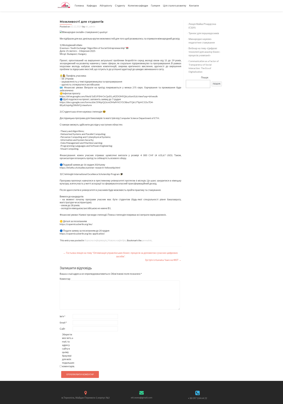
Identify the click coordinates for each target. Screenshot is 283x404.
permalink (147, 240)
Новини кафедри (117, 240)
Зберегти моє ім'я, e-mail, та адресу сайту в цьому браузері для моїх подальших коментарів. (68, 350)
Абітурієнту (106, 5)
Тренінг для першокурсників (204, 33)
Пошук (204, 77)
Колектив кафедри (138, 5)
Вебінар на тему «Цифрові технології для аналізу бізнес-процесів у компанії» (205, 52)
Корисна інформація (95, 240)
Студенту (120, 5)
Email (63, 322)
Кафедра (92, 5)
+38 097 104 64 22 (197, 398)
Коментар (65, 278)
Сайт (62, 328)
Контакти (194, 5)
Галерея (155, 5)
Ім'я (62, 316)
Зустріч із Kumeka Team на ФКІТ (163, 259)
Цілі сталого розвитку (174, 5)
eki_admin (90, 26)
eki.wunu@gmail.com (141, 397)
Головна (79, 5)
